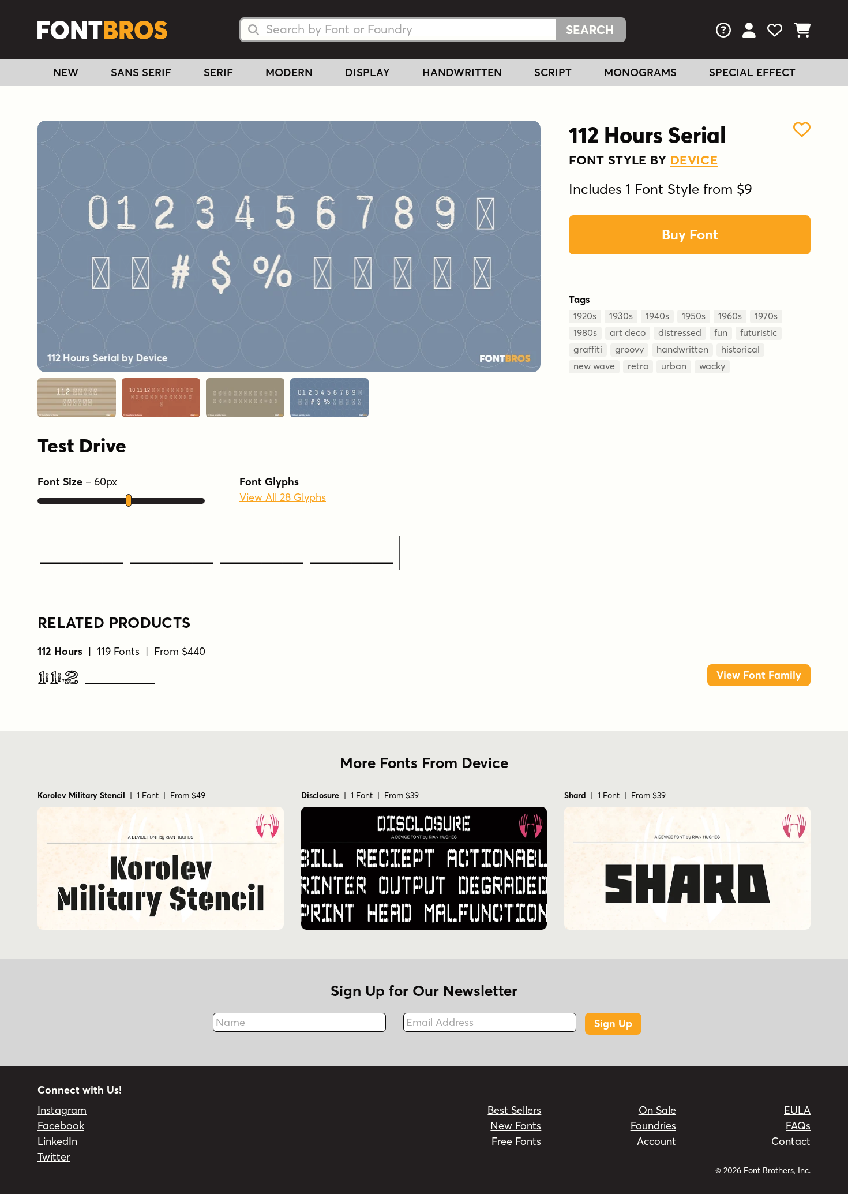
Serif (218, 72)
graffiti (587, 349)
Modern (289, 72)
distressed (679, 332)
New (65, 72)
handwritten (682, 349)
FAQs (798, 1125)
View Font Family (758, 675)
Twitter (53, 1156)
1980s (585, 332)
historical (740, 349)
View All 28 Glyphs (282, 497)
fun (720, 332)
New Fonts (515, 1125)
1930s (621, 315)
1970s (766, 315)
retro (638, 366)
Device (694, 160)
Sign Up (613, 1023)
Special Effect (752, 72)
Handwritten (462, 72)
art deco (628, 332)
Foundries (653, 1125)
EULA (797, 1110)
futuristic (758, 332)
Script (553, 72)
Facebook (60, 1125)
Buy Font (690, 234)
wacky (712, 366)
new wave (594, 366)
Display (367, 72)
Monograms (640, 72)
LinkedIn (57, 1141)
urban (673, 366)
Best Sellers (514, 1110)
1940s (657, 315)
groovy (629, 349)
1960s (730, 315)
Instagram (62, 1110)
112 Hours (96, 678)
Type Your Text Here (216, 555)
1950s (694, 315)
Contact (791, 1141)
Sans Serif (141, 72)
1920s (584, 315)
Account (656, 1141)
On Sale (657, 1110)
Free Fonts (516, 1141)
